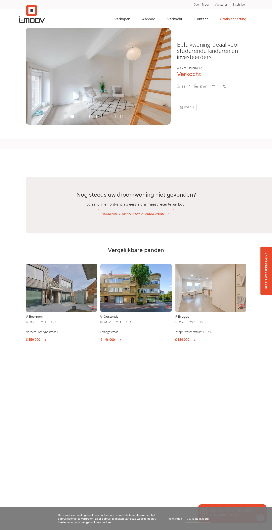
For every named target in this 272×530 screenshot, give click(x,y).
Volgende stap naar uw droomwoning (133, 214)
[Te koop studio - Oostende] (136, 288)
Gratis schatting (233, 19)
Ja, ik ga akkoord (198, 518)
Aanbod (148, 19)
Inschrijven (239, 4)
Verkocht (174, 19)
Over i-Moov (201, 4)
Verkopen (122, 19)
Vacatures (221, 4)
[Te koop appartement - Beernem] (61, 288)
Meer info (47, 339)
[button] (29, 76)
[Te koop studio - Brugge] (210, 288)
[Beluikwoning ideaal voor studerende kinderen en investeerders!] (98, 76)
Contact (201, 19)
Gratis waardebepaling (266, 270)
